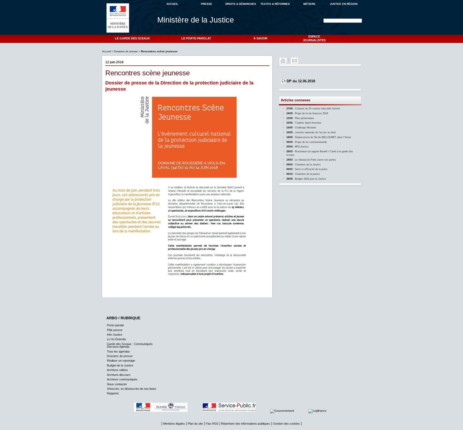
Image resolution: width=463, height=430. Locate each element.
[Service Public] (235, 410)
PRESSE (206, 3)
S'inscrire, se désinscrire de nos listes (131, 388)
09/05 (306, 142)
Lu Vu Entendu (116, 339)
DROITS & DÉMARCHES (240, 3)
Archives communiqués (122, 379)
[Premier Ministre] (288, 410)
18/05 (318, 137)
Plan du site (195, 423)
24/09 (307, 113)
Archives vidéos (117, 370)
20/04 (297, 146)
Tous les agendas (118, 351)
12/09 (300, 118)
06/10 (303, 174)
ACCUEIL (172, 3)
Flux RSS (212, 423)
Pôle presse (114, 330)
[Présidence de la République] (167, 410)
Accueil (107, 51)
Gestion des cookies (286, 423)
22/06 (303, 122)
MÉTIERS (309, 3)
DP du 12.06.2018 (301, 81)
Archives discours (118, 374)
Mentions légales (174, 423)
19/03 (311, 159)
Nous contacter (117, 384)
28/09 (306, 178)
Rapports (113, 393)
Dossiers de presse (126, 51)
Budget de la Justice (120, 365)
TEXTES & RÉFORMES (275, 3)
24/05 (301, 127)
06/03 (306, 169)
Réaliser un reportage (121, 360)
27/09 (313, 108)
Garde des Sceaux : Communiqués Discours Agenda (130, 345)
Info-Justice (114, 334)
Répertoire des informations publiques (245, 423)
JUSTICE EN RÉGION (343, 3)
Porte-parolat (115, 325)
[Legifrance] (324, 410)
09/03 (303, 164)
